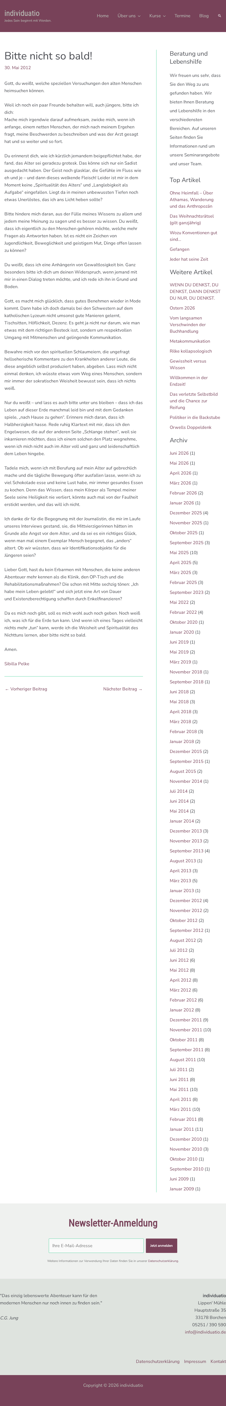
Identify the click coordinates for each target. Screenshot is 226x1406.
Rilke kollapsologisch (191, 351)
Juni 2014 (179, 801)
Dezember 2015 (186, 751)
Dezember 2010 (186, 1139)
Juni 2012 (179, 960)
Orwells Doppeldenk (190, 427)
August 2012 (183, 940)
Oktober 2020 (184, 622)
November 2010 (186, 1149)
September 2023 (186, 592)
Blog (204, 16)
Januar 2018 (182, 742)
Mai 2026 (179, 463)
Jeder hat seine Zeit (189, 259)
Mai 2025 (179, 553)
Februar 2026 (183, 493)
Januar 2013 (182, 891)
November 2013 (186, 841)
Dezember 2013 (186, 831)
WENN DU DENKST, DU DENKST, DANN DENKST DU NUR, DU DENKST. (195, 291)
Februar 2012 (183, 1000)
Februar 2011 (183, 1119)
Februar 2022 (183, 612)
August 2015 (183, 771)
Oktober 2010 (184, 1159)
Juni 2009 (179, 1179)
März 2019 (180, 662)
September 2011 (186, 1050)
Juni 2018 (179, 692)
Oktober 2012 (184, 920)
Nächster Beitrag (123, 689)
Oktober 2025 (184, 533)
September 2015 (186, 761)
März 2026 (180, 483)
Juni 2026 (179, 453)
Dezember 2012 (186, 901)
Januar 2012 (182, 1010)
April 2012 (180, 980)
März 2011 (180, 1109)
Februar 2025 (183, 582)
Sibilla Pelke (16, 664)
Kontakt (218, 1361)
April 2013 (180, 871)
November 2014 (186, 781)
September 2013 (186, 851)
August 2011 (183, 1060)
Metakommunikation (190, 341)
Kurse (155, 16)
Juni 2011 (179, 1080)
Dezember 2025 (186, 513)
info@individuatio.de (205, 1332)
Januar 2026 (182, 503)
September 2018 (186, 682)
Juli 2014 (179, 791)
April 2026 (180, 473)
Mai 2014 (179, 811)
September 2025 (186, 543)
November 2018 (186, 672)
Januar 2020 (182, 632)
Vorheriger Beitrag (26, 689)
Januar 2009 (182, 1189)
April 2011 (180, 1099)
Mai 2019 (179, 652)
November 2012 (186, 911)
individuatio (22, 13)
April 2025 (180, 563)
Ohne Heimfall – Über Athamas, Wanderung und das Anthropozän (192, 199)
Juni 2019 (179, 642)
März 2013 (180, 881)
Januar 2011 (182, 1129)
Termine (182, 16)
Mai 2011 (179, 1089)
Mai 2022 (179, 602)
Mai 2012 (179, 970)
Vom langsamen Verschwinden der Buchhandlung (188, 324)
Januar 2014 (182, 821)
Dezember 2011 (186, 1020)
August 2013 (183, 861)
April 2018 (180, 712)
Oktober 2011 (184, 1040)
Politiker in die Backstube (195, 417)
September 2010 (186, 1169)
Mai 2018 (179, 702)
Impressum (195, 1361)
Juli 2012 (179, 950)
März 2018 (180, 722)
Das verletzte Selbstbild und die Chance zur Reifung (194, 400)
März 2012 (180, 990)
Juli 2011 (179, 1070)
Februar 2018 (183, 732)
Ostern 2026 (182, 308)
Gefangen (179, 249)
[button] (220, 16)
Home (103, 16)
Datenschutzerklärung (163, 1261)
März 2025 (180, 573)
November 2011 (186, 1030)
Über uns (127, 16)
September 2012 (186, 930)
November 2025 (186, 523)
